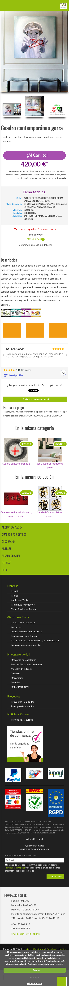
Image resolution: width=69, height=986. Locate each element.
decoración (8, 541)
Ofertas (6, 563)
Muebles (15, 682)
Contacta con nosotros (23, 622)
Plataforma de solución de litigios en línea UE (35, 640)
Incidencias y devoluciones (25, 635)
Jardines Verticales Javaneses (26, 664)
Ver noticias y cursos (22, 719)
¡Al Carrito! (37, 155)
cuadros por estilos (14, 534)
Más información (34, 983)
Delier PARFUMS (20, 686)
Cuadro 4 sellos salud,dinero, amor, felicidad (16, 514)
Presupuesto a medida (22, 706)
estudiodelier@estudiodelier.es (25, 933)
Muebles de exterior (21, 668)
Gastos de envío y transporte (26, 631)
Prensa (14, 595)
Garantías (16, 626)
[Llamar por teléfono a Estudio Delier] (54, 4)
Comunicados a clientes (23, 609)
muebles (6, 549)
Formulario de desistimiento (26, 644)
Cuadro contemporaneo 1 (16, 463)
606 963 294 (33, 238)
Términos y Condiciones (33, 949)
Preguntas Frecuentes (23, 604)
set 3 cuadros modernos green (50, 465)
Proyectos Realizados (22, 701)
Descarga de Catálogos (23, 659)
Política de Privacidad (15, 867)
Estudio (15, 591)
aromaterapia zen (12, 527)
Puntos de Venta (19, 600)
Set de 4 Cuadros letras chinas (49, 514)
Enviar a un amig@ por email (35, 399)
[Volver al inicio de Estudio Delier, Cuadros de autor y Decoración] (63, 4)
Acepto (35, 970)
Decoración (17, 677)
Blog (5, 570)
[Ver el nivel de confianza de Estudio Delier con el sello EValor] (34, 744)
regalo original (11, 556)
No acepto (34, 977)
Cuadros (15, 673)
